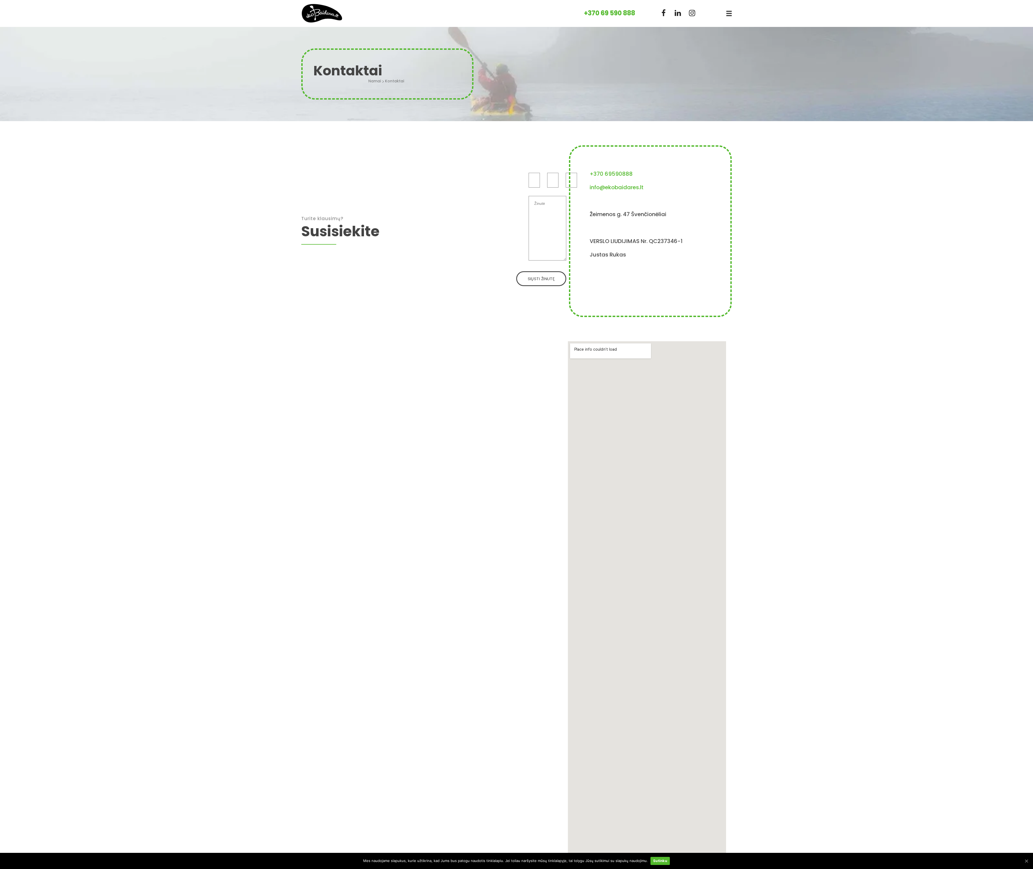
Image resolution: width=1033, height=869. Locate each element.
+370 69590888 (611, 174)
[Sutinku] (1026, 861)
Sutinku (660, 861)
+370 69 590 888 (609, 13)
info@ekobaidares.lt (616, 187)
